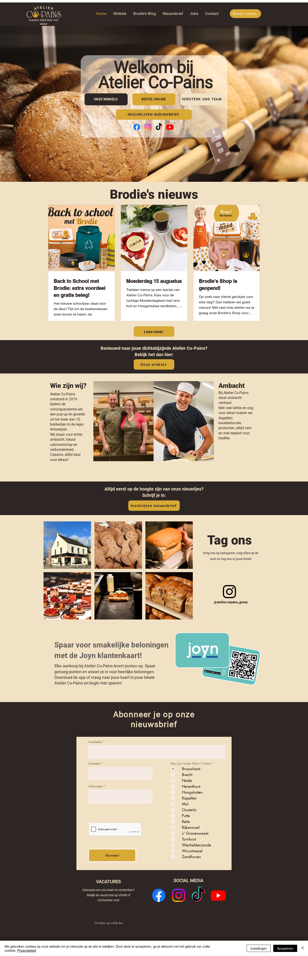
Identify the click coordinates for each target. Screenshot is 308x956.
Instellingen (259, 948)
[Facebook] (136, 127)
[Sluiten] (302, 948)
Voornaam (94, 763)
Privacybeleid (26, 950)
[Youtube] (169, 127)
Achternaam (95, 786)
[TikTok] (158, 127)
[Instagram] (147, 127)
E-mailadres (95, 741)
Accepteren (285, 948)
